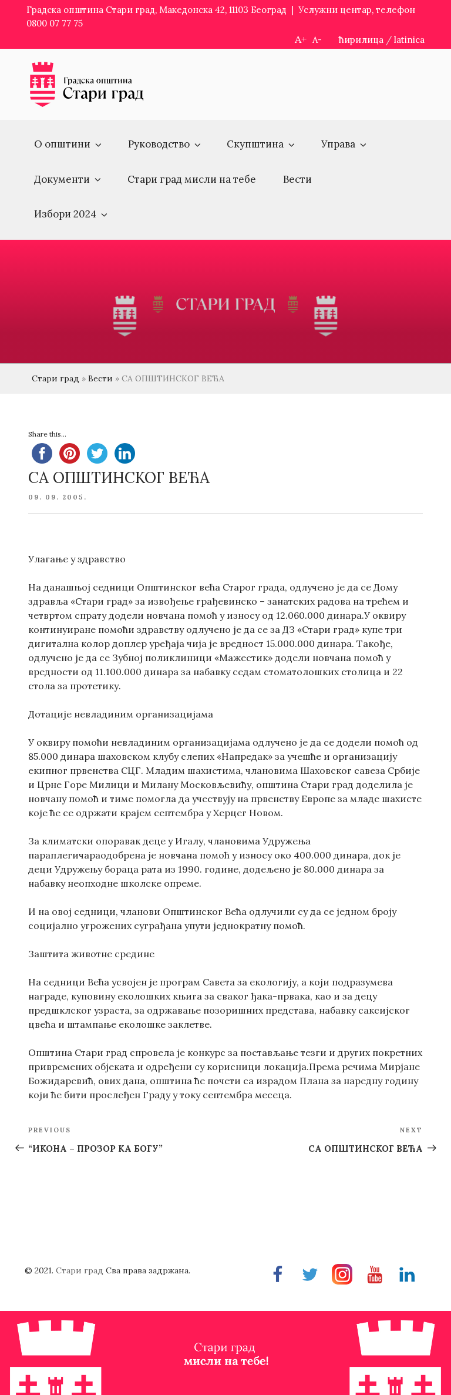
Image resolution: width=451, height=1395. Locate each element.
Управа (338, 144)
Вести (297, 179)
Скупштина (255, 144)
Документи (62, 179)
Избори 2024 (65, 213)
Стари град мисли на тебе (191, 179)
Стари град (55, 378)
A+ (301, 39)
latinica (409, 39)
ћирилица (361, 39)
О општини (62, 144)
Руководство (159, 144)
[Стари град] (87, 105)
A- (317, 39)
